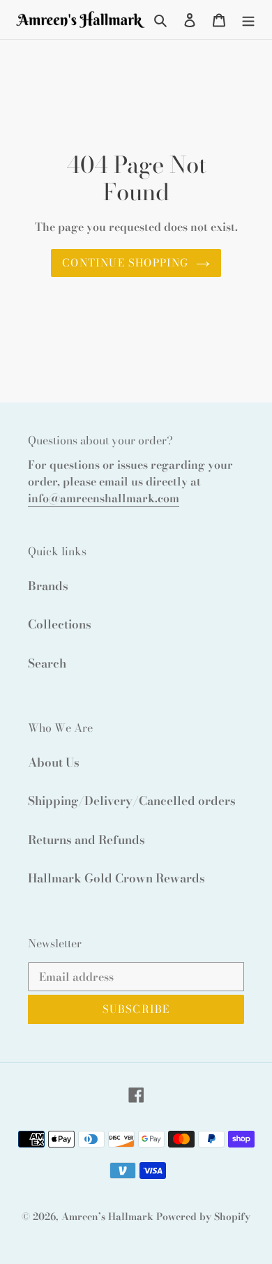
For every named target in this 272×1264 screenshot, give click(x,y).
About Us (54, 762)
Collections (59, 624)
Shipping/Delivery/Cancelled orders (132, 801)
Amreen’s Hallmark (107, 1216)
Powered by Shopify (203, 1216)
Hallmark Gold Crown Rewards (116, 878)
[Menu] (248, 19)
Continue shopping (125, 263)
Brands (48, 586)
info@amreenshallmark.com (103, 498)
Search (47, 663)
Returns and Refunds (86, 840)
